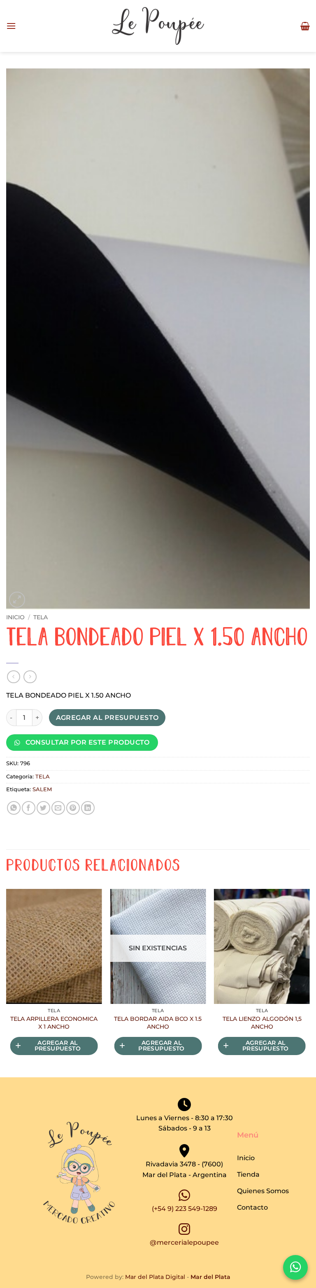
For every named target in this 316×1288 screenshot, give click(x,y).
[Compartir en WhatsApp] (14, 808)
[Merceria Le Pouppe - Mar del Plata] (158, 26)
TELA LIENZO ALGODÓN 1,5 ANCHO (262, 1022)
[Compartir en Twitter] (43, 808)
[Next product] (13, 676)
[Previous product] (29, 676)
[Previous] (6, 982)
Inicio (15, 617)
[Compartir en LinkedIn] (88, 808)
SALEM (42, 789)
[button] (11, 26)
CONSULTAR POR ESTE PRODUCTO (87, 742)
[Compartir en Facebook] (28, 808)
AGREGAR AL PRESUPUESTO (107, 718)
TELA (40, 617)
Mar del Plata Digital (155, 1277)
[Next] (309, 982)
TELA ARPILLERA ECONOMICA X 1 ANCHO (54, 1022)
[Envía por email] (58, 808)
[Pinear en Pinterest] (73, 808)
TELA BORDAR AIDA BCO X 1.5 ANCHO (158, 1022)
